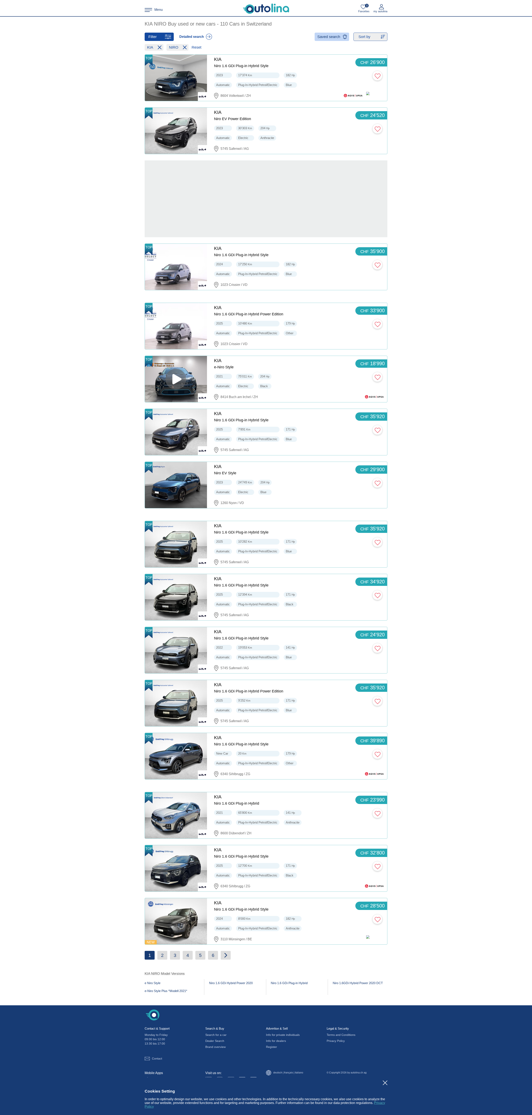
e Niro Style (152, 983)
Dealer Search (214, 1040)
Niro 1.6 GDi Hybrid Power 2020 (231, 983)
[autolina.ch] (266, 9)
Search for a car (216, 1034)
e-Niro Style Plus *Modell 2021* (166, 991)
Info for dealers (276, 1040)
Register (271, 1047)
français (288, 1072)
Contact (157, 1058)
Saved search (328, 37)
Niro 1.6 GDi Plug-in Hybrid (289, 983)
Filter (152, 37)
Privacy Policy (336, 1040)
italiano (299, 1072)
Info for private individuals (283, 1034)
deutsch (277, 1072)
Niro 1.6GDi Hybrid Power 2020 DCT (358, 983)
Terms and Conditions (341, 1034)
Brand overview (215, 1047)
